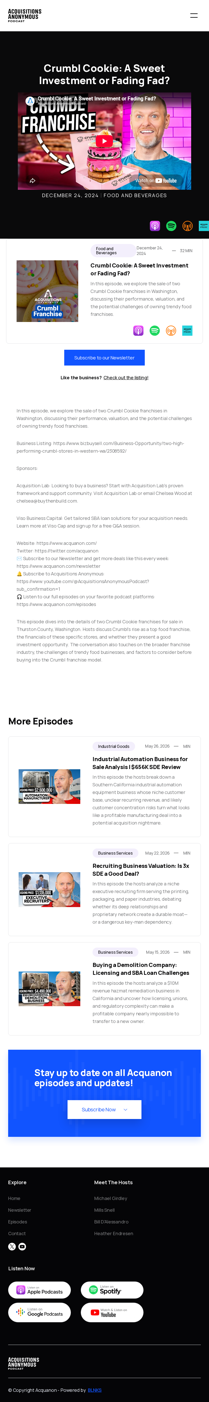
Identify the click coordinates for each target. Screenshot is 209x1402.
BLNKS (95, 1390)
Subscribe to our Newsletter (104, 358)
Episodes (17, 1221)
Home (14, 1198)
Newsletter (19, 1210)
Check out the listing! (125, 377)
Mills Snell (104, 1210)
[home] (24, 15)
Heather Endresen (113, 1233)
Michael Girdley (110, 1198)
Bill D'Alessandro (111, 1221)
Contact (17, 1233)
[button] (194, 15)
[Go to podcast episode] (104, 787)
